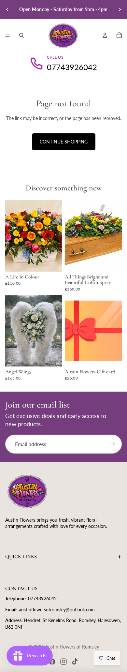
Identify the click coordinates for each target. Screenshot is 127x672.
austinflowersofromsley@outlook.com (57, 609)
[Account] (105, 35)
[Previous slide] (7, 9)
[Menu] (7, 35)
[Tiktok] (75, 661)
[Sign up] (112, 444)
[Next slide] (120, 9)
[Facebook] (52, 661)
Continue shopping (64, 141)
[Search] (21, 35)
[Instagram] (63, 661)
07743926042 (72, 67)
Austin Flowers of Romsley (72, 647)
